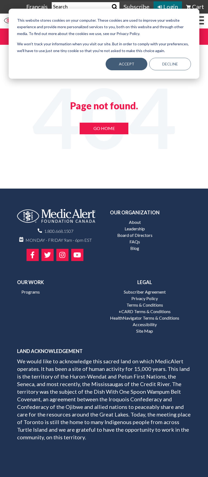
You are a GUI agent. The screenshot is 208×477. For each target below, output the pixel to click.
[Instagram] (62, 255)
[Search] (114, 7)
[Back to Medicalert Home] (56, 218)
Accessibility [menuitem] (145, 324)
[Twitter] (47, 255)
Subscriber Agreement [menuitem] (145, 291)
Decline (170, 64)
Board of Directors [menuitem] (134, 235)
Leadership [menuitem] (135, 228)
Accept (126, 64)
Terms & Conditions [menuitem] (144, 304)
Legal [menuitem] (144, 282)
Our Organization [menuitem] (135, 212)
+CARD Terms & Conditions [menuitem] (145, 311)
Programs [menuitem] (30, 291)
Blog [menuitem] (134, 248)
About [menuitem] (135, 222)
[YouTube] (77, 255)
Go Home (104, 128)
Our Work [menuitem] (30, 282)
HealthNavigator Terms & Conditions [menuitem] (144, 317)
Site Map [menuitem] (144, 330)
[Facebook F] (33, 255)
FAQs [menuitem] (134, 241)
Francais (37, 6)
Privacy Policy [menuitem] (144, 298)
